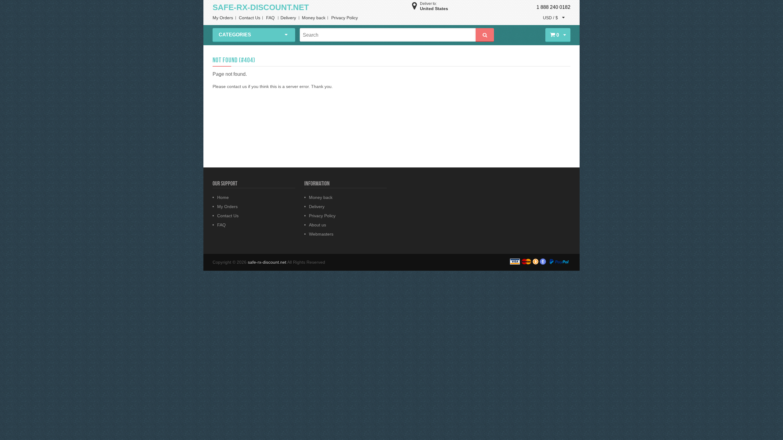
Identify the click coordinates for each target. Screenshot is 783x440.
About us (317, 224)
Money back (313, 17)
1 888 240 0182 (553, 7)
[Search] (485, 35)
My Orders (223, 17)
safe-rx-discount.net (267, 262)
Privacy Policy (344, 17)
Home (223, 197)
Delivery (288, 17)
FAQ (270, 17)
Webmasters (321, 234)
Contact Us (249, 17)
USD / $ (551, 17)
